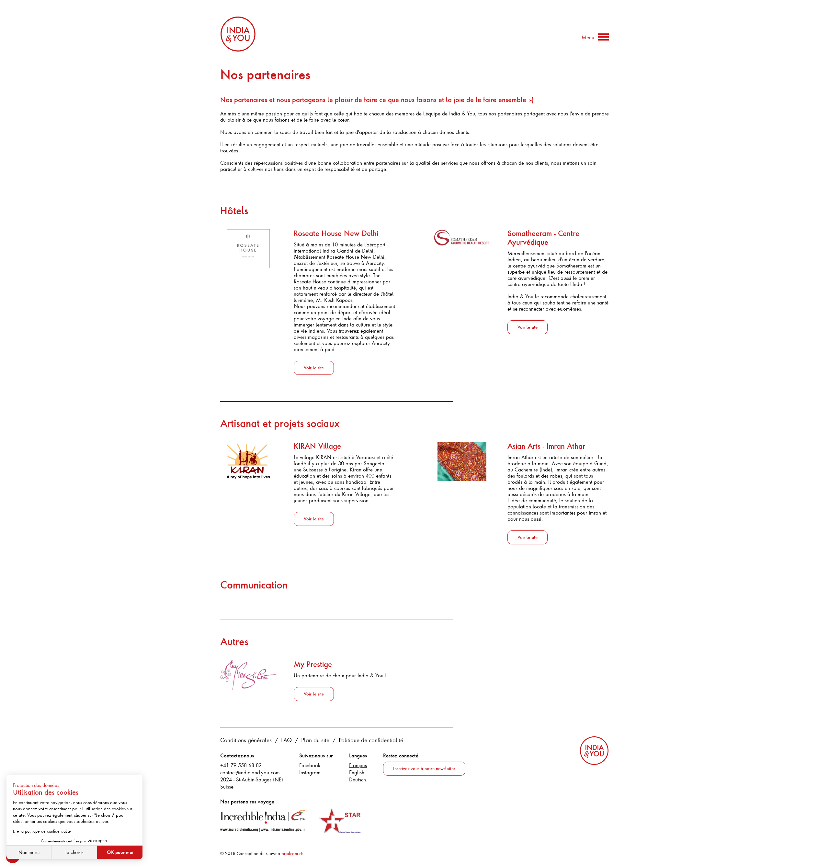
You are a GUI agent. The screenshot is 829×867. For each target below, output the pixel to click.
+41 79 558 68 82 (241, 765)
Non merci (29, 852)
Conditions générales (246, 740)
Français (358, 765)
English (356, 772)
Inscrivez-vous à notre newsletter (424, 768)
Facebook (309, 765)
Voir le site (314, 368)
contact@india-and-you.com (250, 772)
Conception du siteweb (270, 853)
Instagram (310, 772)
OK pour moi (120, 852)
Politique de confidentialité (371, 740)
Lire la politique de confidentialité (42, 831)
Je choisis (74, 852)
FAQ (286, 740)
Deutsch (357, 779)
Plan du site (315, 740)
